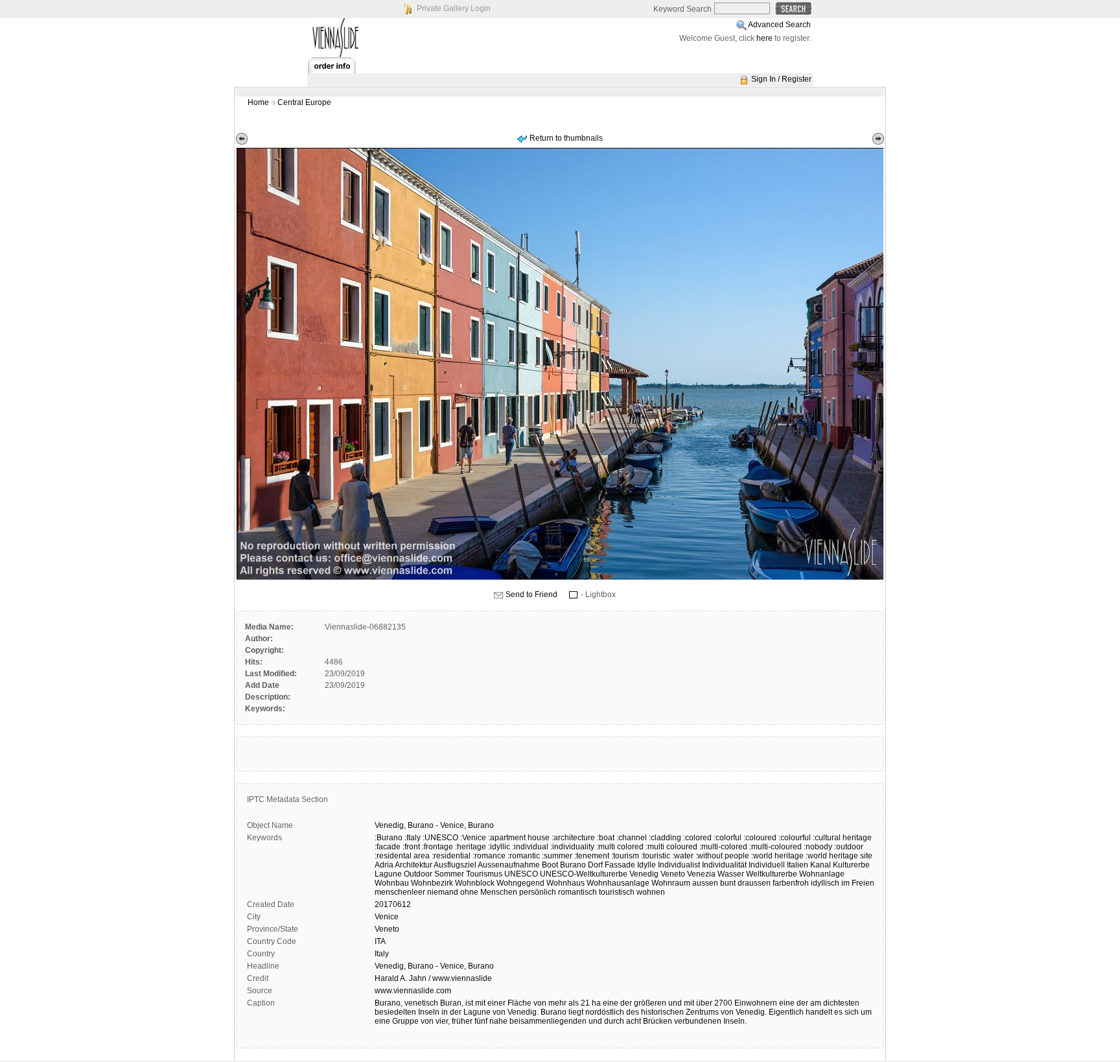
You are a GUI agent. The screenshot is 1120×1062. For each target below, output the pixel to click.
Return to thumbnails (566, 138)
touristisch (617, 892)
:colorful (727, 837)
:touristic (655, 855)
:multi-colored (723, 846)
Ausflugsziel (455, 864)
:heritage (470, 846)
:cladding (665, 837)
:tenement (591, 855)
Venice (387, 916)
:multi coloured (671, 846)
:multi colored (620, 846)
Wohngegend (520, 883)
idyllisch (825, 883)
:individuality (572, 846)
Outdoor (418, 874)
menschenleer (400, 892)
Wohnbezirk (432, 883)
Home (258, 102)
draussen (754, 883)
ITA (380, 941)
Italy (382, 953)
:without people (722, 855)
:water (683, 855)
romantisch (577, 892)
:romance (489, 855)
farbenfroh (791, 883)
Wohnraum (670, 883)
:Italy (412, 837)
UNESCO (521, 874)
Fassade (620, 864)
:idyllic (499, 846)
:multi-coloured (775, 846)
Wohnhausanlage (618, 883)
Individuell (767, 864)
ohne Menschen (488, 892)
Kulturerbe (851, 864)
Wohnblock (475, 883)
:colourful (794, 837)
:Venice (473, 837)
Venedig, (390, 825)
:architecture (573, 837)
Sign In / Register (781, 79)
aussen (705, 883)
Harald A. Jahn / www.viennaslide (433, 978)
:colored (697, 837)
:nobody (818, 846)
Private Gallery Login (454, 8)
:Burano (388, 837)
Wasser (731, 874)
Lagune (388, 874)
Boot (550, 864)
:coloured (759, 837)
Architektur (413, 864)
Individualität (724, 864)
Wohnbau (392, 883)
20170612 (393, 904)
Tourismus (484, 874)
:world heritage (777, 855)
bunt (728, 883)
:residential (451, 855)
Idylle (646, 864)
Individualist (679, 864)
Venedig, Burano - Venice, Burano (434, 966)
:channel (631, 837)
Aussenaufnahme (509, 864)
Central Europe (304, 102)
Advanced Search (779, 24)
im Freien (857, 883)
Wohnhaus (565, 883)
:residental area (402, 855)
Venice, (453, 825)
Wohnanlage (822, 874)
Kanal (820, 864)
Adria (384, 864)
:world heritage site (839, 855)
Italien (797, 864)
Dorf (595, 864)
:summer (557, 855)
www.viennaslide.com (413, 990)
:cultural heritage (842, 837)
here (764, 38)
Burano (421, 825)
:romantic (524, 855)
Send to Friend (531, 594)
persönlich (537, 892)
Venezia (701, 874)
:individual (530, 846)
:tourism (625, 855)
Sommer (449, 874)
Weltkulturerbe (771, 874)
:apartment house (519, 837)
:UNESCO (440, 837)
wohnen (650, 892)
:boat (605, 837)
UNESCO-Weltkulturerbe (583, 874)
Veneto (672, 874)
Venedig (644, 874)
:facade (388, 846)
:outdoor (848, 846)
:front (411, 846)
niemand (442, 892)
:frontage (437, 846)
